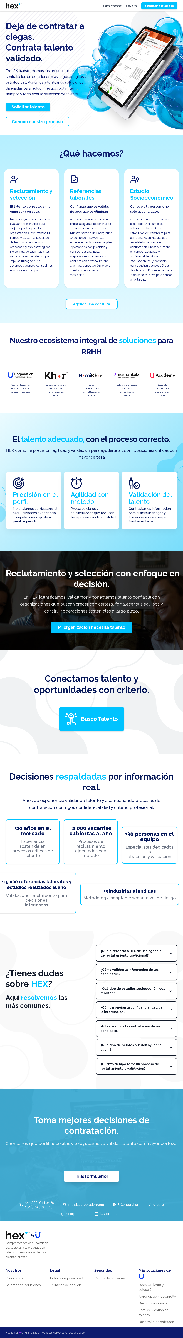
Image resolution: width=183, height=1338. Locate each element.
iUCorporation (128, 1204)
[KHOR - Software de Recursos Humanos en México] (14, 6)
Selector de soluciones (23, 1285)
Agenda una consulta (91, 304)
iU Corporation (111, 1214)
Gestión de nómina (153, 1303)
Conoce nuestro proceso (37, 121)
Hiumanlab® (32, 1332)
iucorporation (76, 1214)
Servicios (131, 5)
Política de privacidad (66, 1278)
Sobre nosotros (112, 5)
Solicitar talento (28, 107)
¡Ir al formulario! (91, 1176)
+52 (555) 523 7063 (38, 1207)
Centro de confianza (109, 1278)
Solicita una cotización (159, 5)
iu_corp (158, 1204)
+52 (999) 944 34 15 (39, 1202)
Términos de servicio (66, 1285)
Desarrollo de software (156, 1322)
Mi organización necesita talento (91, 627)
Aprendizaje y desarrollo (157, 1296)
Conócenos (14, 1278)
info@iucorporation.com (86, 1204)
